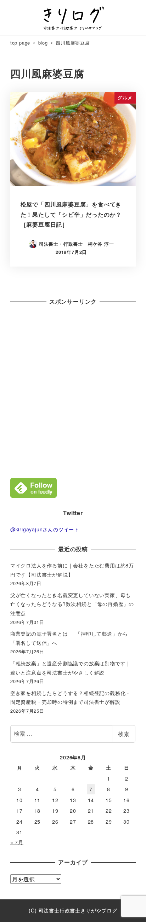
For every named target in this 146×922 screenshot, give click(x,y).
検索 (123, 734)
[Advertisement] (73, 390)
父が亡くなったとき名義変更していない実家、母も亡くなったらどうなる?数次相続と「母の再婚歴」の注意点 (72, 604)
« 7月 (16, 842)
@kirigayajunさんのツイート (44, 529)
